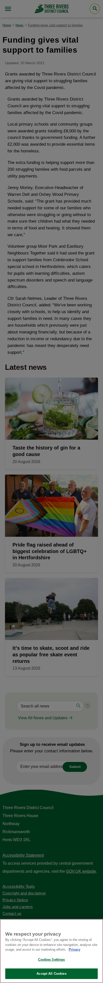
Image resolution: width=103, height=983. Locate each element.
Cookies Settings (51, 959)
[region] (51, 951)
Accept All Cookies (51, 973)
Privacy (74, 949)
